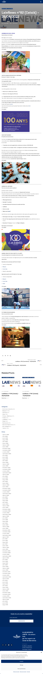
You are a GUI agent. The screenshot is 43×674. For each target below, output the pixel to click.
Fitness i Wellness (8, 416)
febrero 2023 (6, 505)
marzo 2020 (5, 566)
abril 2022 (5, 523)
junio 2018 (5, 602)
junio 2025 (5, 457)
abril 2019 (5, 585)
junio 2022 (5, 519)
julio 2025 (5, 455)
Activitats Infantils (9, 409)
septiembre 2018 (7, 597)
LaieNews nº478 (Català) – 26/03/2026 (10, 394)
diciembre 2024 (6, 467)
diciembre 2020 (6, 550)
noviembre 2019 (6, 573)
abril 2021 (5, 543)
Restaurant (7, 422)
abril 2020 (5, 564)
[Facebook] (6, 645)
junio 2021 (5, 540)
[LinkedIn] (11, 645)
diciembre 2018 (6, 592)
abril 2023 (5, 502)
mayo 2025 (5, 458)
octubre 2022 (6, 512)
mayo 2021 (5, 542)
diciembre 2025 (6, 448)
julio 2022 (5, 517)
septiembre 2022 (7, 514)
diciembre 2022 (6, 509)
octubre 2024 (6, 471)
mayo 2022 (5, 521)
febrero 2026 (6, 445)
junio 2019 (5, 582)
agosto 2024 (6, 474)
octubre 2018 (6, 596)
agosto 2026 (6, 434)
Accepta (21, 661)
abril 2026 (5, 441)
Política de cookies (16, 671)
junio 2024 (5, 478)
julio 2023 (5, 497)
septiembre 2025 (7, 453)
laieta (15, 23)
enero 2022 (5, 528)
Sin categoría (7, 426)
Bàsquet (4, 266)
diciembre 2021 (6, 530)
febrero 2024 (6, 484)
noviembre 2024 (7, 469)
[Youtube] (9, 645)
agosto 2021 (6, 537)
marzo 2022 (5, 524)
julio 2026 (5, 436)
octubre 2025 (6, 451)
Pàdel (4, 283)
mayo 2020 (5, 563)
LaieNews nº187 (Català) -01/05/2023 (30, 394)
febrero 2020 (6, 568)
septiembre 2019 (7, 576)
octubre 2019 (6, 575)
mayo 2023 (5, 500)
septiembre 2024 (7, 472)
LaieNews (5, 23)
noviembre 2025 (7, 450)
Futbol (5, 417)
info (29, 106)
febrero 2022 (6, 526)
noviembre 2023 (7, 490)
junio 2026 (5, 438)
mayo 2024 (5, 479)
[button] (41, 652)
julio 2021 (5, 538)
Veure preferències (21, 668)
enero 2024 (5, 486)
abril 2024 (5, 481)
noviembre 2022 (7, 510)
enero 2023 (5, 507)
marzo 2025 (5, 462)
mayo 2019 (5, 583)
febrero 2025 (6, 464)
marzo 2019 (5, 587)
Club (5, 414)
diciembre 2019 (6, 571)
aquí (9, 211)
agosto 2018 (6, 599)
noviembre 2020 (7, 552)
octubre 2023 (6, 491)
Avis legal (28, 671)
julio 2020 (5, 559)
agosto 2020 (6, 557)
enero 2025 (5, 465)
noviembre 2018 (6, 594)
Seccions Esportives (9, 424)
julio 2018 (5, 601)
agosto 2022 (6, 516)
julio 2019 (5, 580)
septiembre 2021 (7, 535)
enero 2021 (5, 549)
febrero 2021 (6, 547)
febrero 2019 (6, 589)
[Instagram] (3, 645)
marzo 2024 (5, 483)
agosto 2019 (6, 578)
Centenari (6, 412)
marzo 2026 (5, 443)
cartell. (11, 104)
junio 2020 (5, 561)
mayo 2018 (5, 604)
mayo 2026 (5, 439)
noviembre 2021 (6, 531)
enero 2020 (5, 570)
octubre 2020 (6, 554)
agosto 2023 (6, 495)
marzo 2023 (5, 504)
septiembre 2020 (7, 556)
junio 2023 (5, 498)
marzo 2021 (5, 545)
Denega (21, 665)
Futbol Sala (5, 269)
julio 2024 (5, 476)
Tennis (6, 428)
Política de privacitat (23, 671)
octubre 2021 (6, 533)
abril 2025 (5, 460)
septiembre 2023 (7, 493)
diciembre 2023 (6, 488)
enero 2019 (5, 590)
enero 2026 (5, 446)
